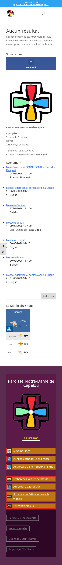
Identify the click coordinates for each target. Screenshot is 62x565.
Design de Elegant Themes (22, 538)
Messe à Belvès (15, 257)
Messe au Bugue (15, 240)
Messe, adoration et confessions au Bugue (30, 187)
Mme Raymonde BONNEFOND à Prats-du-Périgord (30, 168)
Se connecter (31, 437)
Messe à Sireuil (15, 222)
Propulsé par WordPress (21, 549)
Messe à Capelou (16, 205)
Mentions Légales (18, 528)
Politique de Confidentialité (22, 517)
